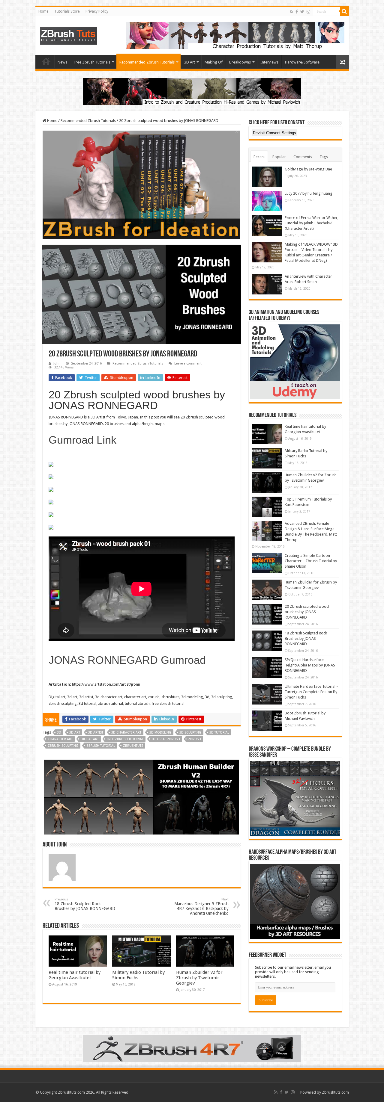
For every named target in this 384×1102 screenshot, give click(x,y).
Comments (302, 157)
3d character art (126, 732)
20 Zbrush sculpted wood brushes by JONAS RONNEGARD (307, 611)
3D (59, 732)
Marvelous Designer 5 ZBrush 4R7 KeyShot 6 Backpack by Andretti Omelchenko (201, 906)
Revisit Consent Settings (274, 133)
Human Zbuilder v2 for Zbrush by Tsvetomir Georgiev (199, 978)
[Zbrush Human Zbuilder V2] (141, 797)
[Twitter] (302, 11)
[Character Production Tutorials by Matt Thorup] (235, 35)
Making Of (214, 62)
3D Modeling (160, 732)
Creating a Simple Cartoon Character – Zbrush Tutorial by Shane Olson (311, 561)
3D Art (189, 62)
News (62, 62)
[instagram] (308, 11)
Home (43, 11)
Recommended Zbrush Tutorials (147, 62)
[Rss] (291, 11)
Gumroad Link (82, 440)
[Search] (344, 11)
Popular (279, 157)
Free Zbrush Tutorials (92, 62)
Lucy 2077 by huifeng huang (308, 193)
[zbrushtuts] (68, 34)
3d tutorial (219, 732)
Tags (324, 157)
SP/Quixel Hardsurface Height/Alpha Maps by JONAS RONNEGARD (310, 665)
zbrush (194, 739)
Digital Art (90, 739)
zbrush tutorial (100, 746)
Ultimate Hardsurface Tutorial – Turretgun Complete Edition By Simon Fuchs (311, 691)
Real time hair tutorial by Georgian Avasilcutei (74, 975)
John (57, 363)
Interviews (269, 62)
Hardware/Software (302, 62)
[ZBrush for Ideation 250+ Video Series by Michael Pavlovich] (142, 184)
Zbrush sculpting (63, 746)
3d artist (95, 732)
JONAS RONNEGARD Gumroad (127, 660)
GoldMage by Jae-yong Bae (308, 169)
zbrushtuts (133, 746)
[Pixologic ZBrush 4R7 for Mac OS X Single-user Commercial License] (192, 1048)
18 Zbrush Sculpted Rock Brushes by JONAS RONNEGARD (85, 904)
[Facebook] (296, 11)
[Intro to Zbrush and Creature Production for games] (192, 91)
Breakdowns (240, 62)
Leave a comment (188, 363)
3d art (74, 732)
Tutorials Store (67, 11)
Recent (259, 157)
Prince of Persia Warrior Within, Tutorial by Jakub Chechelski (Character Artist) (311, 223)
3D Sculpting (190, 732)
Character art (60, 739)
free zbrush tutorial (125, 739)
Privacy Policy (97, 11)
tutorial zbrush (166, 739)
